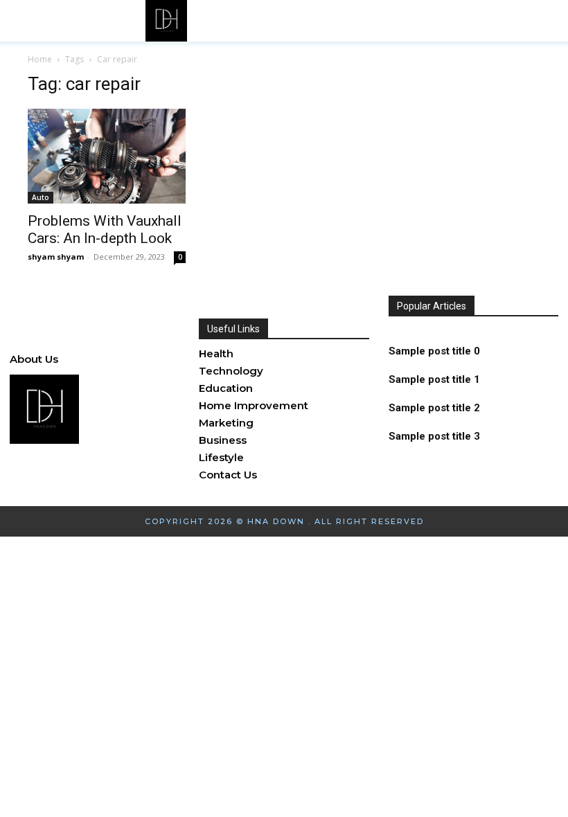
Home (40, 59)
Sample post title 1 (434, 379)
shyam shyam (56, 256)
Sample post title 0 (434, 351)
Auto (40, 197)
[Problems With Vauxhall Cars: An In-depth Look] (107, 156)
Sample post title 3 (434, 436)
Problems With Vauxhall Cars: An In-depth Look (104, 229)
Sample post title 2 (434, 408)
